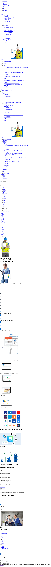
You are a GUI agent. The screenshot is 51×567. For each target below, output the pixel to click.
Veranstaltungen (5, 4)
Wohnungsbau (12, 85)
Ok (0, 566)
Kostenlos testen (6, 90)
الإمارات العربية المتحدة (6, 211)
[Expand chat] (0, 560)
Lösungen (4, 93)
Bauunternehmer (5, 60)
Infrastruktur (12, 76)
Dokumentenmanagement (9, 30)
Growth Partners (5, 10)
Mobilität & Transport (12, 81)
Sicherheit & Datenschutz (7, 117)
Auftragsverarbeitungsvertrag (4, 548)
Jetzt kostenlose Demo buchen (3, 533)
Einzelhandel (13, 74)
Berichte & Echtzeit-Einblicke (10, 33)
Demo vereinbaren (2, 90)
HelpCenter (4, 2)
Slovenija (2, 229)
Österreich (4, 200)
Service (2, 168)
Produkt (2, 14)
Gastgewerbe (13, 77)
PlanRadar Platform (6, 15)
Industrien (2, 64)
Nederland (2, 223)
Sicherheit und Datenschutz (6, 5)
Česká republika (5, 193)
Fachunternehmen (5, 62)
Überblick (4, 138)
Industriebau (11, 83)
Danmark (4, 194)
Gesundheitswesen (6, 87)
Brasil (3, 187)
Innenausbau (5, 86)
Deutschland (2, 219)
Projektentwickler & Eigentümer (7, 61)
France (4, 196)
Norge (3, 199)
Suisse (3, 205)
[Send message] (7, 561)
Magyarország (4, 198)
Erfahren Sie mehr (2, 432)
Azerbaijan (4, 190)
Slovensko (4, 204)
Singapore (4, 191)
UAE (3, 210)
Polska (4, 201)
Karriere (4, 7)
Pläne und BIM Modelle (8, 27)
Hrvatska (2, 221)
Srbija (3, 203)
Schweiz (2, 227)
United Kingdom (5, 207)
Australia (4, 189)
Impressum (2, 547)
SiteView (6, 49)
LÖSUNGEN (4, 65)
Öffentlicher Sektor (15, 78)
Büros (14, 80)
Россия (2, 225)
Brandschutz (13, 84)
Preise (2, 88)
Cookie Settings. (2, 565)
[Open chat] (0, 562)
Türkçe (2, 231)
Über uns (2, 6)
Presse (3, 9)
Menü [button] (11, 90)
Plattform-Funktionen (5, 25)
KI (1, 89)
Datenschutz (2, 546)
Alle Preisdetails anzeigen (3, 487)
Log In (9, 90)
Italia (3, 197)
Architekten (4, 142)
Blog (3, 3)
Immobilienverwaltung (9, 20)
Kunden (2, 59)
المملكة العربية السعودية (4, 233)
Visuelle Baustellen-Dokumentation (7, 39)
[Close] (8, 563)
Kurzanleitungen (5, 1)
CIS (3, 192)
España (4, 195)
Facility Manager (5, 140)
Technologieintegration (7, 38)
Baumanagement (10, 17)
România (4, 202)
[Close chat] (2, 560)
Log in (2, 11)
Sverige (4, 206)
